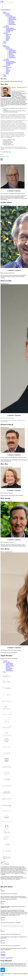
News (7, 58)
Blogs (4, 74)
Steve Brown (11, 56)
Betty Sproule (12, 55)
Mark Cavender (12, 51)
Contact (5, 76)
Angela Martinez (12, 57)
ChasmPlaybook (9, 63)
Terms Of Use (16, 973)
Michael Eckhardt (12, 52)
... (3, 927)
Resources (5, 66)
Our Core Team (9, 48)
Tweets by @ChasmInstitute (7, 957)
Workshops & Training (11, 62)
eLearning (8, 65)
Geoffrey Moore (12, 50)
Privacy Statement (23, 973)
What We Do (6, 60)
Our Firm (8, 47)
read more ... (3, 901)
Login (2, 1)
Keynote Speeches (10, 61)
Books (7, 72)
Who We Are (6, 46)
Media (7, 73)
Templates (8, 69)
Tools (7, 68)
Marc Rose (11, 53)
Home (4, 45)
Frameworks (8, 67)
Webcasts (8, 71)
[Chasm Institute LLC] (6, 9)
